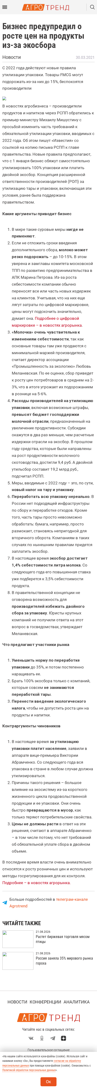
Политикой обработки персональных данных (29, 1070)
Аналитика (77, 1001)
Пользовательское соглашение (48, 1050)
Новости (17, 1001)
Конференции (45, 1001)
